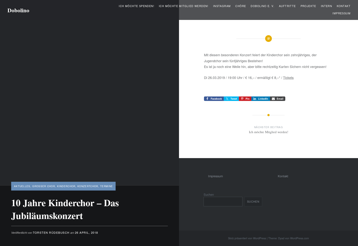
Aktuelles (22, 186)
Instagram (222, 6)
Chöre (240, 6)
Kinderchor (66, 186)
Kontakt (344, 6)
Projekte (308, 6)
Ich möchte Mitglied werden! (183, 6)
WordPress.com (299, 238)
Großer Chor (43, 186)
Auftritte (287, 6)
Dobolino (18, 10)
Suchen (209, 194)
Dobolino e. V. (262, 6)
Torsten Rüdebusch (51, 232)
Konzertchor (87, 186)
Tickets (288, 77)
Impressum (341, 13)
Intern (326, 6)
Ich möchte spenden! (136, 6)
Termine (106, 186)
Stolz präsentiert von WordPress (247, 238)
